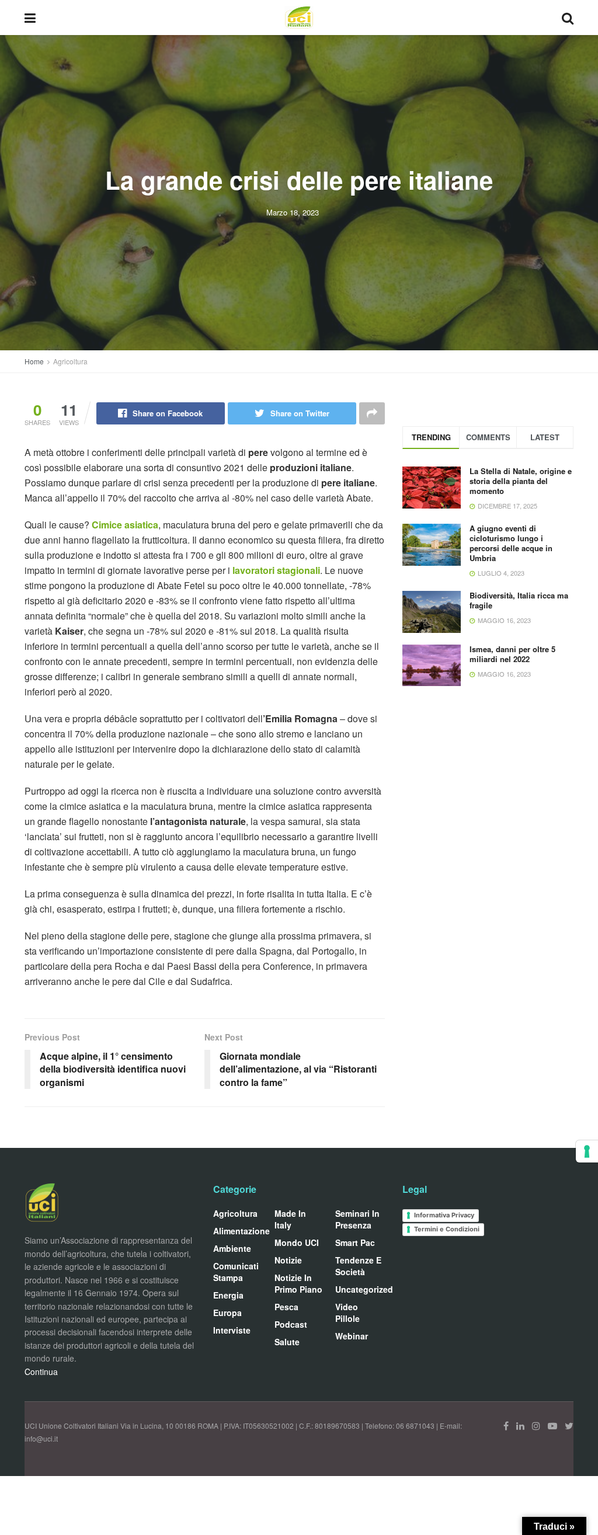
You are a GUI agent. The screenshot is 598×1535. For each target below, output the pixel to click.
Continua (41, 1371)
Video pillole (347, 1312)
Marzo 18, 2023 (292, 212)
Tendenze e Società (358, 1266)
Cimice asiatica (125, 524)
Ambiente (232, 1248)
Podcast (290, 1324)
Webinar (351, 1336)
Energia (228, 1295)
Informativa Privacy (444, 1215)
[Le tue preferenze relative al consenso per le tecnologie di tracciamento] (587, 1151)
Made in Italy (290, 1219)
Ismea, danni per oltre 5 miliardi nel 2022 (512, 653)
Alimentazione (241, 1231)
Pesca (286, 1307)
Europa (227, 1312)
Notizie (288, 1260)
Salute (287, 1342)
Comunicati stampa (236, 1271)
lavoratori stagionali (276, 570)
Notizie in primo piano (298, 1283)
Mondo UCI (296, 1242)
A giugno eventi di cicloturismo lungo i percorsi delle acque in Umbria (511, 543)
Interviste (232, 1330)
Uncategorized (364, 1289)
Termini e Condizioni (446, 1229)
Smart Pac (355, 1242)
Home (34, 361)
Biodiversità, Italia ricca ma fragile (519, 600)
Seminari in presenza (357, 1219)
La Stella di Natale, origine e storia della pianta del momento (521, 480)
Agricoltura (70, 361)
